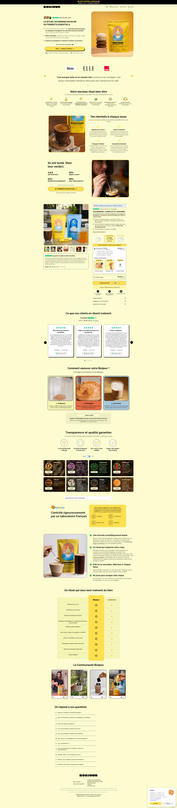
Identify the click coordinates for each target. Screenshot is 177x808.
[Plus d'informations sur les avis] (96, 318)
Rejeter (168, 803)
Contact (89, 784)
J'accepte (155, 803)
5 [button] (90, 360)
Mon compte (76, 781)
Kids (107, 7)
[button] (130, 6)
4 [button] (88, 360)
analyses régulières (98, 557)
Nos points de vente (78, 783)
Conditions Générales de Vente (95, 781)
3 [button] (87, 360)
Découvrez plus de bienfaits (64, 44)
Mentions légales (91, 782)
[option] (70, 69)
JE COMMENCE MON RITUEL (65, 189)
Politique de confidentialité (93, 780)
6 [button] (91, 360)
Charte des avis (91, 785)
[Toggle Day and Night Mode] (89, 456)
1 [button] (84, 360)
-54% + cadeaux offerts (63, 49)
